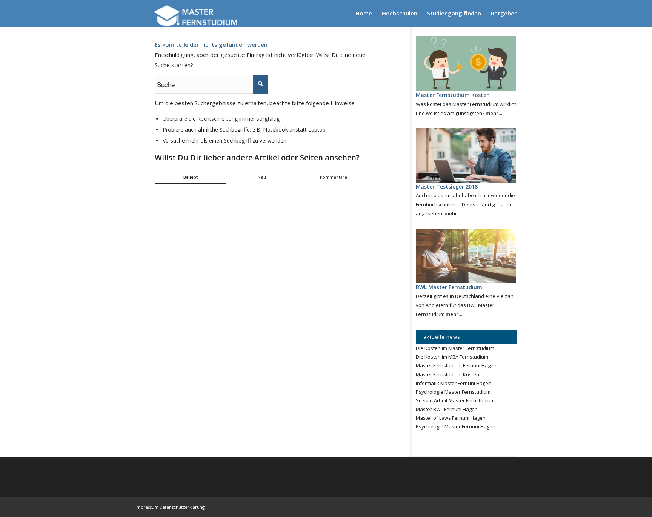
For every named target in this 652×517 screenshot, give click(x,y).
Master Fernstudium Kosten (447, 374)
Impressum (146, 507)
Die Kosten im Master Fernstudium (455, 348)
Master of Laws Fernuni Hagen (451, 417)
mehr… (494, 113)
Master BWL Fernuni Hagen (447, 409)
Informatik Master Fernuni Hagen (453, 383)
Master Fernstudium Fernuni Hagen (456, 365)
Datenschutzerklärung (182, 507)
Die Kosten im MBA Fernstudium (452, 356)
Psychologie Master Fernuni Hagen (455, 426)
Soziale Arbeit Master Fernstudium (455, 400)
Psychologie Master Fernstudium (453, 391)
